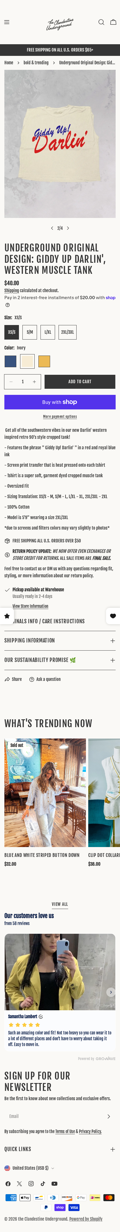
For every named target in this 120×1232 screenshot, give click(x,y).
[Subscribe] (108, 1116)
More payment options (60, 416)
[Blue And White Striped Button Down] (45, 793)
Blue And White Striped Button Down (42, 855)
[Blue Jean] (10, 361)
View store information (30, 606)
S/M (30, 332)
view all (60, 904)
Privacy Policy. (90, 1131)
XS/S (11, 332)
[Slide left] (52, 228)
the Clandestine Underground (42, 1219)
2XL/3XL (67, 332)
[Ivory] (27, 361)
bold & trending (36, 62)
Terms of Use (65, 1131)
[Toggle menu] (7, 22)
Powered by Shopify (86, 1219)
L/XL (48, 332)
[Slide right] (68, 228)
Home (8, 62)
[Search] (101, 22)
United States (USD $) (31, 1168)
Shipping (11, 290)
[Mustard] (44, 361)
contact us (33, 568)
